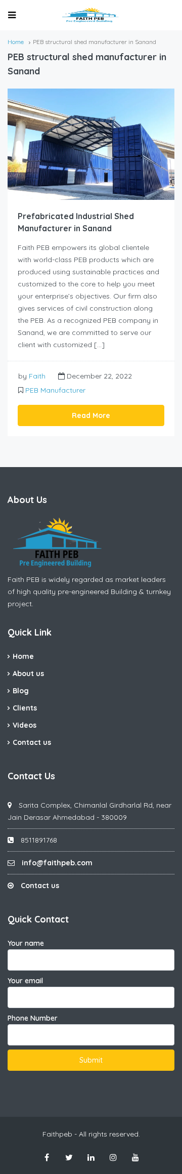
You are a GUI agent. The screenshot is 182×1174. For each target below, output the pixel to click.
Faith (37, 376)
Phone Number (33, 1018)
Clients (25, 707)
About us (28, 673)
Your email (25, 980)
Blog (21, 690)
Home (23, 656)
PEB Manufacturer (55, 390)
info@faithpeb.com (57, 862)
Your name (26, 943)
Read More (91, 415)
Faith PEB (23, 579)
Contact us (32, 742)
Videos (24, 725)
